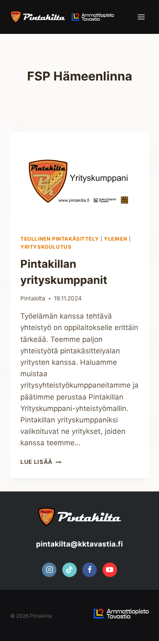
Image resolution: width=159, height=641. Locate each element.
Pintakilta (32, 298)
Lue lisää (40, 461)
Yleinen (115, 239)
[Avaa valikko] (141, 16)
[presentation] (79, 178)
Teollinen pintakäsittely (59, 239)
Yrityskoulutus (45, 247)
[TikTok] (69, 570)
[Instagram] (49, 570)
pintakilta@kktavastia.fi (79, 544)
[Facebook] (89, 570)
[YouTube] (110, 570)
